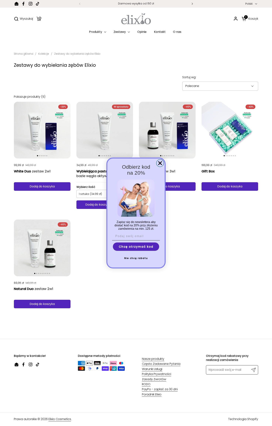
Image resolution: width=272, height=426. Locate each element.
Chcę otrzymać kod (136, 247)
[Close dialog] (160, 163)
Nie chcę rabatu (136, 258)
